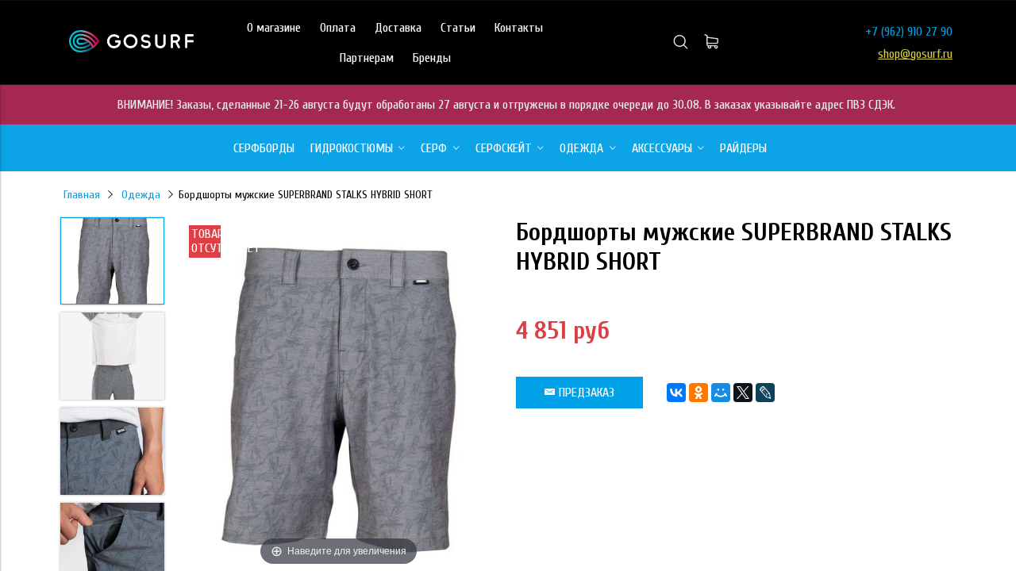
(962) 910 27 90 (916, 32)
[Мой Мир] (720, 392)
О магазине (274, 28)
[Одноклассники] (698, 392)
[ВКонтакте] (676, 392)
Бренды (432, 58)
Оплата (338, 28)
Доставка (398, 28)
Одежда (140, 194)
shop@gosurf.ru (915, 54)
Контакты (519, 28)
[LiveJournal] (765, 392)
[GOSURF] (131, 48)
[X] (742, 392)
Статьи (458, 28)
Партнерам (367, 58)
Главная (82, 194)
